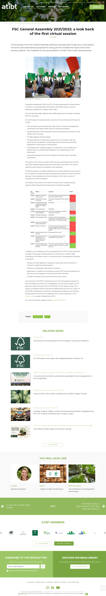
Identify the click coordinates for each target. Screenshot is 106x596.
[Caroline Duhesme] (24, 473)
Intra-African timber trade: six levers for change (52, 429)
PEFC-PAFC (61, 372)
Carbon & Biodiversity (46, 390)
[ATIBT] (9, 5)
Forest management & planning (56, 425)
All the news (53, 444)
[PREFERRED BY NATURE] (47, 533)
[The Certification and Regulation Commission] (82, 473)
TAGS (83, 2)
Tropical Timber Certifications (51, 489)
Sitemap (49, 582)
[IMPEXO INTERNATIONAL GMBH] (95, 533)
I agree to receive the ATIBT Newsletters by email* (23, 570)
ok (86, 594)
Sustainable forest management (74, 372)
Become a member (64, 543)
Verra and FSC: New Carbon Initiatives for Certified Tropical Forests (60, 394)
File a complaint (73, 582)
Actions (40, 7)
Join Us (97, 7)
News (11, 23)
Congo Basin (50, 372)
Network (63, 7)
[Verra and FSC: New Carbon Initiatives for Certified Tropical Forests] (20, 396)
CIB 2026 (42, 2)
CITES (49, 408)
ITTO (56, 408)
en (98, 2)
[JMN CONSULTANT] (83, 533)
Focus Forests (30, 296)
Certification (38, 316)
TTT (52, 355)
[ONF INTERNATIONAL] (71, 533)
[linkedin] (52, 588)
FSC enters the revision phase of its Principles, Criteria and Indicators (61, 341)
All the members (42, 543)
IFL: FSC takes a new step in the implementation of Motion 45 (58, 358)
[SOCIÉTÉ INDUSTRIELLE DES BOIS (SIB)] (35, 533)
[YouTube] (58, 588)
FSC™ (47, 316)
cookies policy (23, 594)
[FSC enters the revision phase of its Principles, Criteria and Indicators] (20, 343)
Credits (56, 582)
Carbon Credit (56, 390)
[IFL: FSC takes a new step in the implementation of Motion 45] (20, 361)
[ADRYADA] (59, 533)
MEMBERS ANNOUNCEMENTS (59, 2)
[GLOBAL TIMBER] (23, 533)
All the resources (80, 566)
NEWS (47, 2)
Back (53, 506)
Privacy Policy (40, 582)
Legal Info (30, 582)
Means (51, 7)
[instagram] (47, 588)
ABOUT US (28, 7)
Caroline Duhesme (58, 300)
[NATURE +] (11, 533)
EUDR (53, 408)
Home (6, 23)
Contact (63, 582)
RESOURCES (76, 2)
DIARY (70, 2)
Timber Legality (88, 425)
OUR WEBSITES (90, 2)
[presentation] (1, 533)
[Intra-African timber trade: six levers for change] (20, 432)
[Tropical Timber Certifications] (53, 473)
